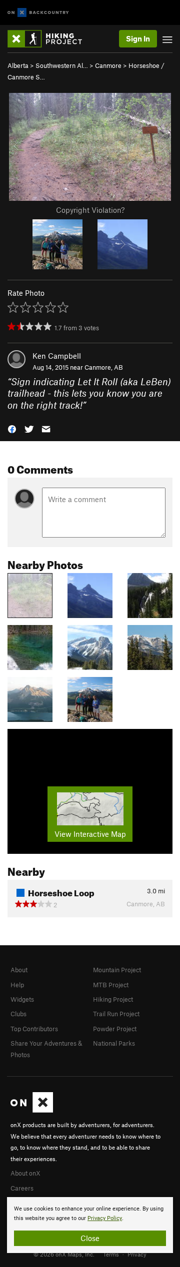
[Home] (50, 38)
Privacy (137, 1254)
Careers (22, 1188)
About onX (25, 1173)
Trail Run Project (116, 1014)
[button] (12, 428)
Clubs (18, 1014)
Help (17, 985)
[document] (90, 1225)
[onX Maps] (31, 1110)
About (19, 970)
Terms (111, 1254)
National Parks (114, 1043)
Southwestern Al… (62, 65)
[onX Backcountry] (38, 12)
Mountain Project (117, 970)
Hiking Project (113, 999)
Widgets (22, 999)
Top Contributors (34, 1029)
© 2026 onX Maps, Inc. (64, 1254)
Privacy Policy (105, 1218)
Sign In (138, 38)
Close (90, 1238)
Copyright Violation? (90, 209)
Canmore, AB (103, 367)
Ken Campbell (56, 355)
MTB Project (110, 985)
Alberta (18, 65)
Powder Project (114, 1029)
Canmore (108, 65)
